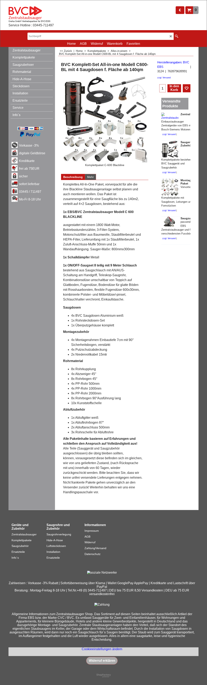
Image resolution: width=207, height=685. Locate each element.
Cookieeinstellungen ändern (102, 649)
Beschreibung (73, 177)
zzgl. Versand (164, 77)
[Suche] (177, 36)
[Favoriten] (186, 88)
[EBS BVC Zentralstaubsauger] (31, 14)
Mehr (90, 177)
